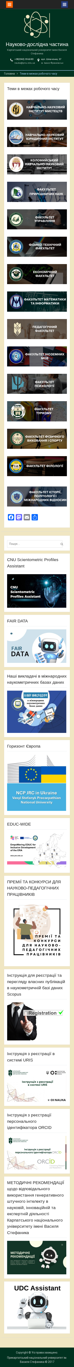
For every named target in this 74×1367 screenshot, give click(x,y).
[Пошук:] (35, 543)
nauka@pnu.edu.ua (24, 63)
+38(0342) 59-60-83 (23, 59)
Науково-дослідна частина (37, 44)
